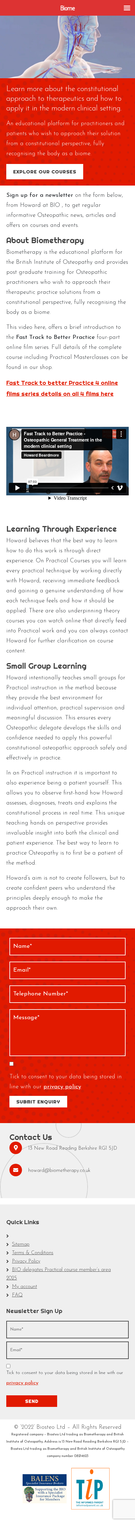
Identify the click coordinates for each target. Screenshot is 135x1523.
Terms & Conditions (32, 1252)
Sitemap (21, 1244)
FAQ (17, 1295)
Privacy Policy (26, 1261)
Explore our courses (44, 172)
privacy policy (62, 1087)
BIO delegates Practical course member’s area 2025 (58, 1274)
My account (24, 1286)
